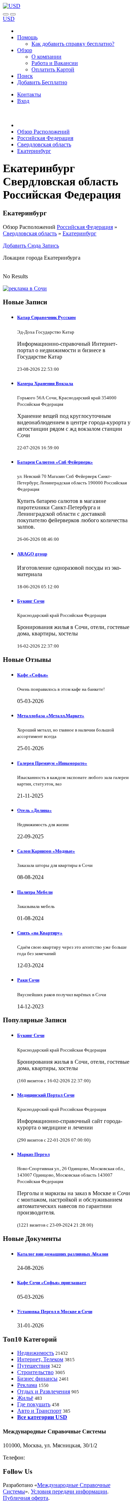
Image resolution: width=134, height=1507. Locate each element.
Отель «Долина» (34, 810)
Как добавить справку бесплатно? (72, 44)
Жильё (25, 1398)
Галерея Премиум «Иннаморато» (52, 763)
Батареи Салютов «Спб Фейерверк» (55, 462)
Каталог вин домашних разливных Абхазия (62, 1254)
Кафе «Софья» (32, 675)
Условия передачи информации (69, 1491)
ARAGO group (32, 554)
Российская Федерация (85, 227)
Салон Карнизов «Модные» (46, 851)
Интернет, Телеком (40, 1359)
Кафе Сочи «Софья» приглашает (51, 1282)
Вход (23, 101)
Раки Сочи (28, 980)
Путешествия (33, 1366)
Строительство (35, 1372)
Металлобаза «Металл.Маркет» (50, 715)
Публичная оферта (25, 1498)
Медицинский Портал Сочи (45, 1095)
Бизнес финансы (37, 1379)
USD (9, 19)
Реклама (27, 1385)
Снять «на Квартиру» (40, 932)
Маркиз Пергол (33, 1154)
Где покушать (33, 1404)
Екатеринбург (79, 233)
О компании (46, 57)
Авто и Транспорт (39, 1411)
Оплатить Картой (52, 69)
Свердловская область (30, 233)
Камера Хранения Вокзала (45, 383)
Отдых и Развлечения (43, 1391)
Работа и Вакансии (54, 63)
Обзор (24, 50)
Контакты (29, 94)
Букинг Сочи (30, 601)
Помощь (27, 37)
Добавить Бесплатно (42, 82)
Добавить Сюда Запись (31, 246)
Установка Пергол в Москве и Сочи (54, 1311)
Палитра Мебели (35, 892)
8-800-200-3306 (44, 1457)
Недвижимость (35, 1353)
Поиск (25, 76)
